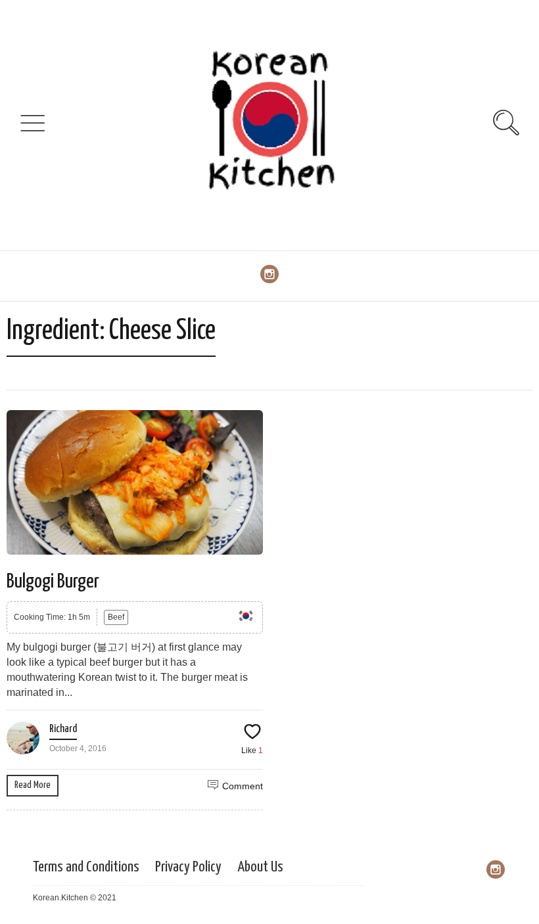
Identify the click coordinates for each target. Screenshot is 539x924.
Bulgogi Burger (53, 581)
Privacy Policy (188, 867)
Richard (63, 729)
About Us (260, 867)
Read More (32, 785)
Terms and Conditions (86, 867)
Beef (116, 617)
